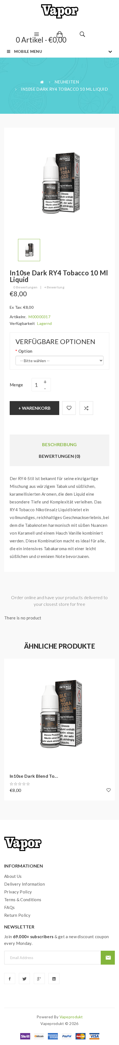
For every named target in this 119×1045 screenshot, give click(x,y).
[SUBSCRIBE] (108, 958)
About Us (13, 876)
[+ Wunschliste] (69, 408)
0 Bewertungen (25, 287)
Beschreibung (59, 444)
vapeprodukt (71, 1016)
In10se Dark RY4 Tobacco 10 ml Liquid (64, 89)
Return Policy (17, 915)
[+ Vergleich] (86, 408)
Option (25, 351)
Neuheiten (67, 81)
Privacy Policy (18, 891)
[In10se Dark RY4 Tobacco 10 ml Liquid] (29, 249)
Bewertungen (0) (60, 456)
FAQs (9, 907)
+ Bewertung (54, 287)
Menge (16, 384)
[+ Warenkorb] (11, 666)
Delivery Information (24, 883)
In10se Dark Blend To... (34, 776)
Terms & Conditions (22, 899)
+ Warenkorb (34, 408)
